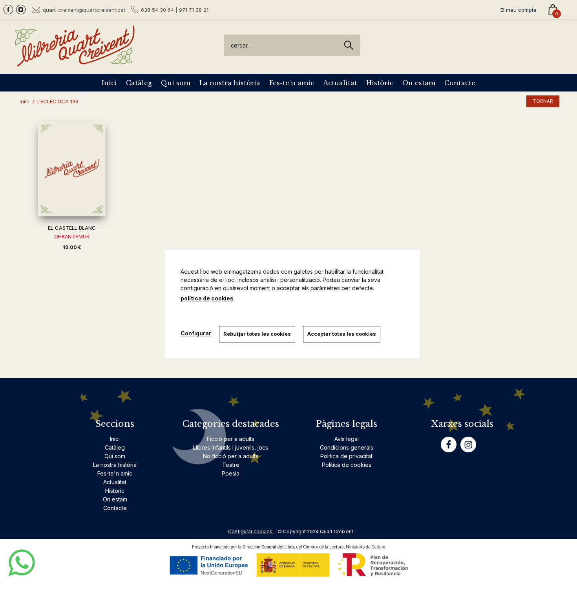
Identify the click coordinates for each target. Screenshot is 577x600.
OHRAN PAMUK (71, 237)
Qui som (175, 83)
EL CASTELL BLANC (72, 228)
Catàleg (139, 83)
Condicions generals (346, 447)
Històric (379, 83)
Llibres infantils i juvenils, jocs (230, 447)
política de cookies (207, 298)
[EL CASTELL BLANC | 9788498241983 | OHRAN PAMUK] (72, 168)
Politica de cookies (346, 464)
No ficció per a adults (230, 456)
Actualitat (340, 83)
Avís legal (346, 438)
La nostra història (229, 83)
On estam (418, 83)
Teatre (230, 464)
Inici (109, 83)
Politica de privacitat (346, 456)
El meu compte (518, 10)
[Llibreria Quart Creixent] (74, 62)
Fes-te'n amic (291, 83)
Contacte (459, 83)
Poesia (230, 473)
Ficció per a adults (230, 438)
